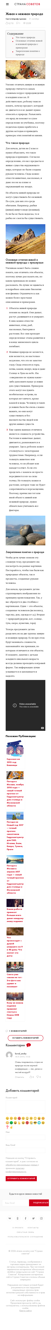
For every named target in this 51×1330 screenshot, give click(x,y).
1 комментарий (18, 1031)
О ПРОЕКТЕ (18, 1228)
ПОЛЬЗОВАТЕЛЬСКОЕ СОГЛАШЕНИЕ (25, 1237)
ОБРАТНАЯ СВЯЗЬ (25, 1232)
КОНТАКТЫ (33, 1228)
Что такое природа (25, 37)
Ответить (19, 1077)
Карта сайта (25, 1310)
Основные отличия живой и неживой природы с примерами (29, 44)
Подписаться (41, 1203)
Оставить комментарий (25, 1038)
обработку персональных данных (22, 1164)
